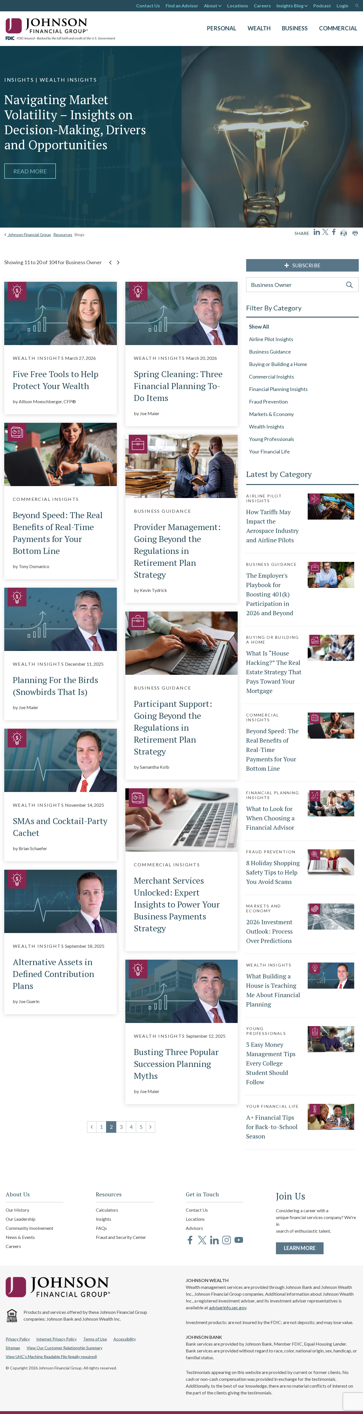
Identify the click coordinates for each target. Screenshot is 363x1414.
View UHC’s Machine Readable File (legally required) (51, 1356)
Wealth (259, 28)
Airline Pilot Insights (271, 339)
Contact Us (148, 5)
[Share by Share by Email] (343, 233)
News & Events (20, 1237)
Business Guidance (270, 351)
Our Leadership (20, 1219)
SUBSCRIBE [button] (306, 265)
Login (342, 5)
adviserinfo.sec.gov (227, 1307)
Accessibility (124, 1339)
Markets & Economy (271, 414)
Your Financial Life (269, 451)
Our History (17, 1210)
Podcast (322, 5)
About (210, 5)
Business (295, 28)
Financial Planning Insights (278, 389)
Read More (30, 171)
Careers (262, 5)
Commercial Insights (271, 376)
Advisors (194, 1228)
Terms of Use (95, 1339)
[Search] (357, 5)
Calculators (107, 1210)
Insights (103, 1219)
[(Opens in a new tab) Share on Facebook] (334, 232)
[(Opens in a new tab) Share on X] (325, 232)
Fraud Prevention (268, 401)
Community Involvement (29, 1228)
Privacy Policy (18, 1339)
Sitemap (13, 1347)
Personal (221, 28)
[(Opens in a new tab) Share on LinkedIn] (317, 232)
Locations (237, 5)
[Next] (150, 1127)
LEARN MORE (304, 1248)
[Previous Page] (110, 266)
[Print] (355, 233)
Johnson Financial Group (29, 234)
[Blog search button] (349, 284)
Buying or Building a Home (278, 364)
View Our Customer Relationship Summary (64, 1347)
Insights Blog (290, 5)
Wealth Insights (266, 426)
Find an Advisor (182, 5)
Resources (62, 234)
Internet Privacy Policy (56, 1339)
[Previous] (91, 1127)
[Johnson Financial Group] (48, 25)
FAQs (101, 1228)
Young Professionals (271, 439)
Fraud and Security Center (121, 1237)
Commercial (338, 28)
